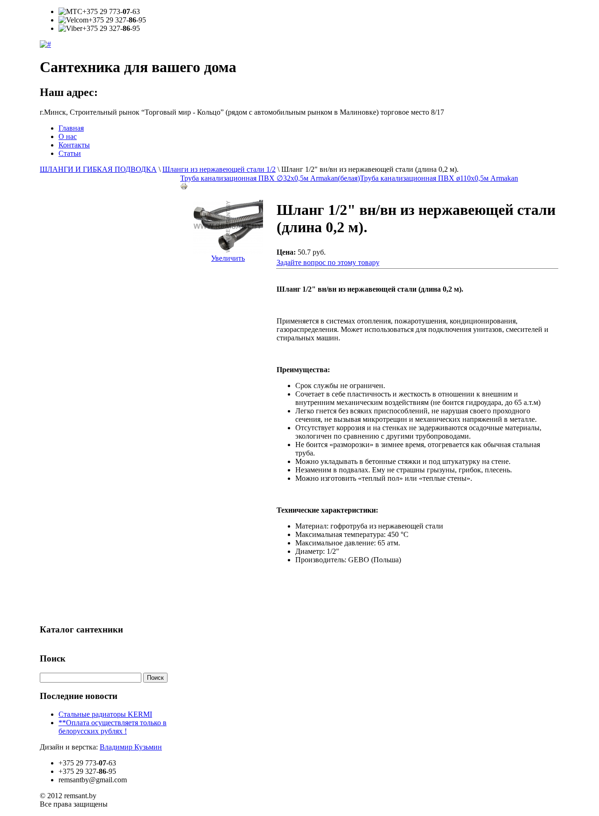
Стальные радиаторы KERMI (105, 714)
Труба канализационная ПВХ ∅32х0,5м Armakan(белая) (270, 178)
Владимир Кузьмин (131, 747)
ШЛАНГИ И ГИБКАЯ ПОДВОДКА (98, 169)
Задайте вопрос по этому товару (328, 262)
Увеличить (228, 258)
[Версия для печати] (184, 184)
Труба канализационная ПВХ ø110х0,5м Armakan (439, 178)
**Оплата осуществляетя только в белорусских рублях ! (112, 727)
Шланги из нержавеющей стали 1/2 (219, 169)
